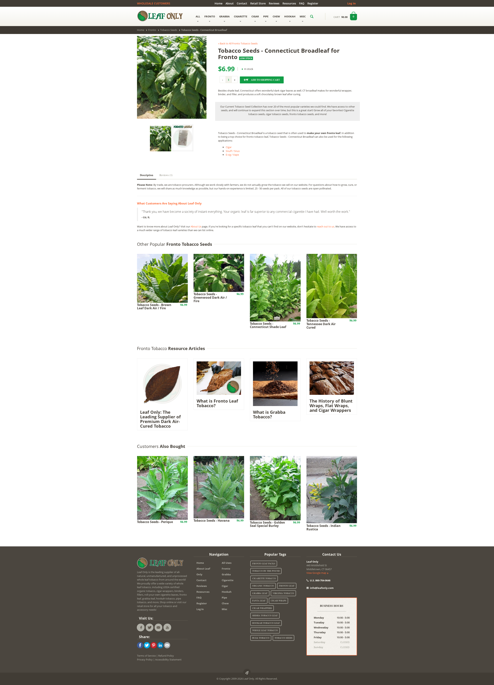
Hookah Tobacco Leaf (266, 623)
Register (312, 3)
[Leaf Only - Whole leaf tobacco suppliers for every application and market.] (162, 15)
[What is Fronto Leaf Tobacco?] (219, 378)
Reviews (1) (166, 175)
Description (146, 175)
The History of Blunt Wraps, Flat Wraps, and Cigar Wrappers (331, 405)
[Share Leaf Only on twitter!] (147, 645)
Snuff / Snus (233, 151)
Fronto (226, 568)
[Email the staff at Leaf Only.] (158, 627)
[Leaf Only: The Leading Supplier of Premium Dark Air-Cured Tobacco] (162, 383)
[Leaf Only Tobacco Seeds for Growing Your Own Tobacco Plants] (182, 137)
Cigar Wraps (278, 600)
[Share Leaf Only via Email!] (167, 645)
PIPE (265, 16)
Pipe (224, 597)
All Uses (226, 563)
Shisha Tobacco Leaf (265, 615)
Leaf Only (312, 561)
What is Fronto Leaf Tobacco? (217, 403)
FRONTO (209, 16)
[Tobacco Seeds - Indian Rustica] (331, 489)
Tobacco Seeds (283, 637)
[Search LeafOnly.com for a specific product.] (312, 16)
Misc (224, 609)
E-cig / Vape (232, 154)
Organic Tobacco (263, 585)
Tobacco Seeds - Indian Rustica (323, 527)
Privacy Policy (145, 659)
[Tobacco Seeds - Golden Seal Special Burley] (275, 488)
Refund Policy (166, 655)
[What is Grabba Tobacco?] (275, 383)
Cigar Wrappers (262, 608)
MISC (303, 16)
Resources (289, 3)
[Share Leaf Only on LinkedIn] (160, 645)
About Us (196, 226)
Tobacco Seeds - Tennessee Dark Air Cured (321, 323)
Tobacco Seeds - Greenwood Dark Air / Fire (210, 297)
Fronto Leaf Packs (263, 563)
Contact (242, 3)
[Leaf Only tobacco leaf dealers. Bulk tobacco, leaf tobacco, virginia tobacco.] (161, 563)
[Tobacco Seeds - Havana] (219, 487)
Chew (225, 603)
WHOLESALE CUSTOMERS (153, 3)
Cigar (229, 147)
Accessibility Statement (168, 659)
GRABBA (224, 16)
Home (218, 3)
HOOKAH (289, 16)
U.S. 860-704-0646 (319, 580)
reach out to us (325, 226)
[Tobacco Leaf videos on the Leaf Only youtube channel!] (167, 627)
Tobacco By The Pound (266, 570)
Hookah (227, 591)
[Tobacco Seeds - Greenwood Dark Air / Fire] (219, 272)
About (230, 3)
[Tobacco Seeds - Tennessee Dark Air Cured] (331, 286)
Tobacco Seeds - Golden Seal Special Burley (267, 524)
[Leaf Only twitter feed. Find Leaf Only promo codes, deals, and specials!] (149, 627)
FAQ (301, 3)
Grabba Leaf (259, 593)
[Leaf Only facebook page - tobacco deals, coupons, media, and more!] (140, 627)
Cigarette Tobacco (264, 578)
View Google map (316, 573)
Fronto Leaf (286, 585)
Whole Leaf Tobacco (265, 630)
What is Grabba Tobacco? (269, 414)
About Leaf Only (203, 571)
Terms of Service (146, 655)
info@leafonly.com (322, 588)
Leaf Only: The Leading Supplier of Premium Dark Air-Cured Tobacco (160, 419)
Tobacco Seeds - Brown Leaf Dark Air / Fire (154, 306)
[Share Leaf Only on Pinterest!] (154, 645)
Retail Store (258, 3)
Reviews (274, 3)
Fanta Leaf (259, 600)
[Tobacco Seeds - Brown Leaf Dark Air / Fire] (162, 278)
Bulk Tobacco (260, 637)
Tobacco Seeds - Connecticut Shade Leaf (268, 325)
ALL (198, 16)
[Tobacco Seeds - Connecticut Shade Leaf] (275, 287)
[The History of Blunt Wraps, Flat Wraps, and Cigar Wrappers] (332, 378)
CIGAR (255, 16)
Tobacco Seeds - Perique (155, 522)
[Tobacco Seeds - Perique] (162, 487)
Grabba (226, 574)
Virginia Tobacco (283, 593)
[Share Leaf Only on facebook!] (140, 645)
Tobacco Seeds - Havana (212, 520)
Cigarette (227, 580)
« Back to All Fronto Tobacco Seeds (238, 43)
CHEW (276, 16)
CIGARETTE (240, 16)
